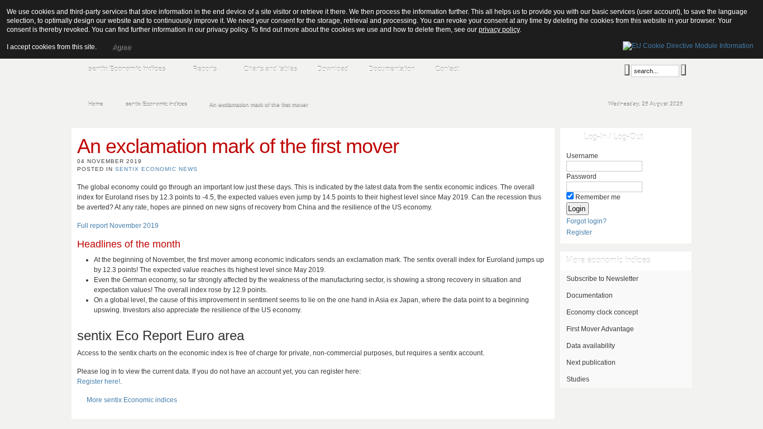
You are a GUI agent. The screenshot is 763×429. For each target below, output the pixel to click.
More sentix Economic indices (132, 400)
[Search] (627, 69)
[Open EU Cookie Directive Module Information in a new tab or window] (688, 44)
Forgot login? (586, 221)
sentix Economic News (156, 169)
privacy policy (499, 30)
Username (582, 156)
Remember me (598, 197)
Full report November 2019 (118, 226)
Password (581, 176)
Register (579, 232)
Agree (121, 47)
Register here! (98, 381)
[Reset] (683, 69)
